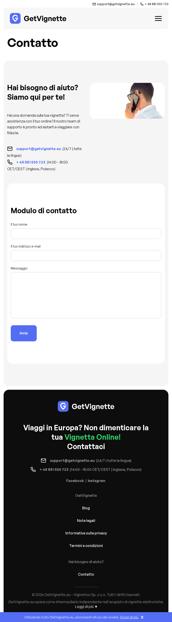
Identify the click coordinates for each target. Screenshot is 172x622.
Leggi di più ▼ (86, 606)
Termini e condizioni (86, 545)
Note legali (86, 520)
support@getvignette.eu (116, 4)
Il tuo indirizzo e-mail (26, 246)
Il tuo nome (19, 224)
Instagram (96, 480)
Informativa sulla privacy (86, 533)
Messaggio (19, 268)
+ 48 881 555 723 (156, 4)
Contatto (86, 574)
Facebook (75, 480)
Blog (86, 508)
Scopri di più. (129, 617)
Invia (24, 333)
